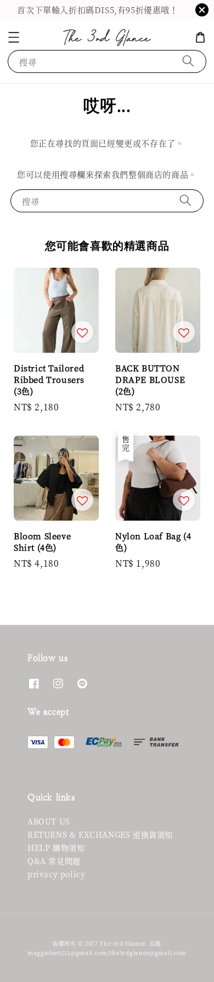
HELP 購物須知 (56, 847)
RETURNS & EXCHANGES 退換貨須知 (100, 834)
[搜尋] (188, 61)
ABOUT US (48, 821)
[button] (14, 37)
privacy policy (56, 873)
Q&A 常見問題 (54, 860)
